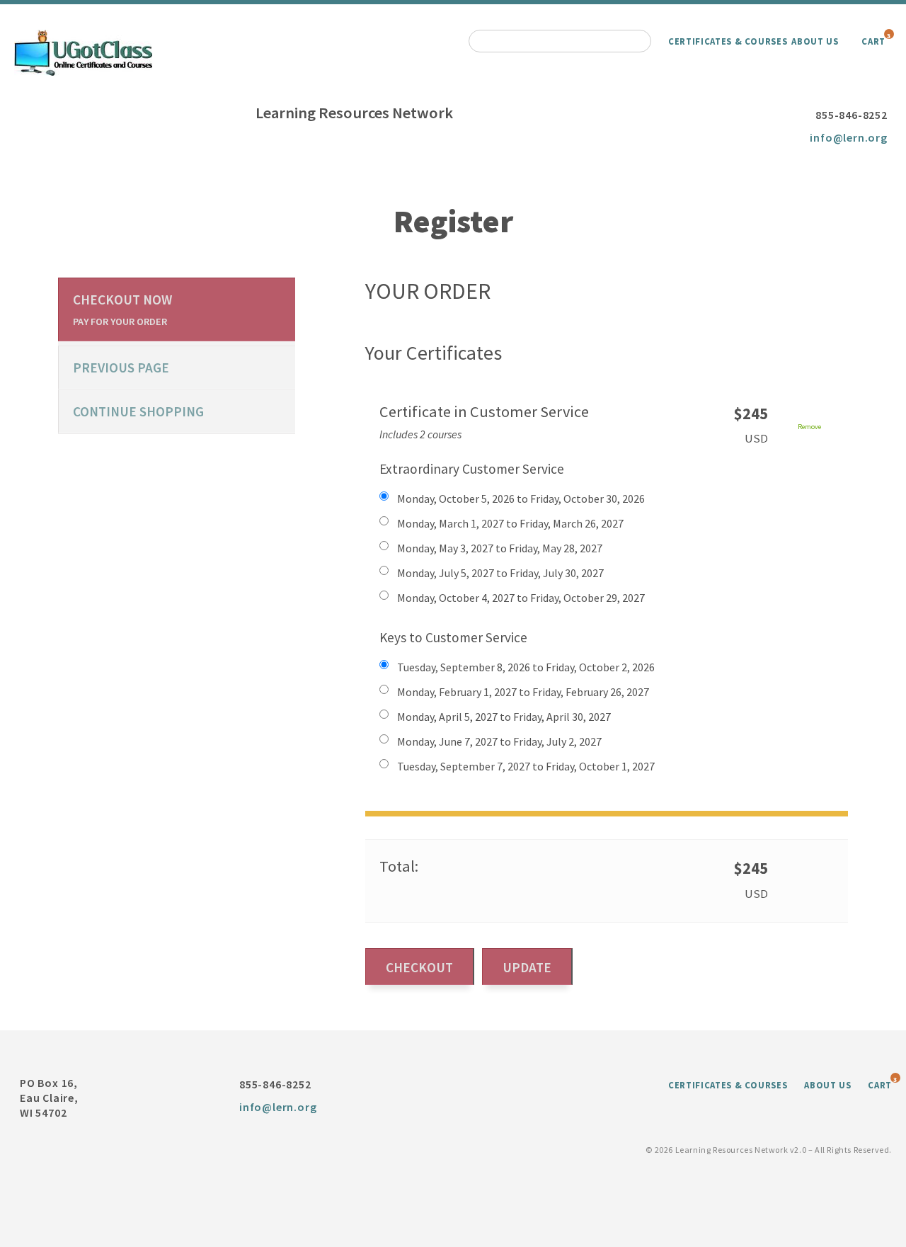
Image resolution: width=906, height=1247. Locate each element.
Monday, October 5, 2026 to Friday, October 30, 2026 (521, 498)
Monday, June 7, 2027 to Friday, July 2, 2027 (499, 741)
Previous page (121, 367)
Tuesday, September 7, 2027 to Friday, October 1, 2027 (526, 766)
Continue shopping (138, 411)
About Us (814, 41)
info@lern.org (848, 137)
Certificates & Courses (727, 41)
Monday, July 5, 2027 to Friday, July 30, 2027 (500, 573)
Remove (809, 426)
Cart (873, 41)
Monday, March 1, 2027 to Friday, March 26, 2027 (510, 523)
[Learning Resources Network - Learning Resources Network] (83, 51)
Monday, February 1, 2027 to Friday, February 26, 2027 (523, 692)
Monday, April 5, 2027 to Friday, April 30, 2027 (504, 717)
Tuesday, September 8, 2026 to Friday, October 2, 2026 (526, 667)
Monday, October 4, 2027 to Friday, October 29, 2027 (521, 598)
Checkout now (122, 309)
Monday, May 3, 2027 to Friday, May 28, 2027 (499, 548)
